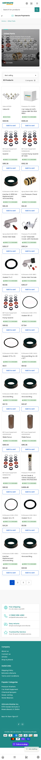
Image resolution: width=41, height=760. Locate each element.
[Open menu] (37, 3)
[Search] (37, 9)
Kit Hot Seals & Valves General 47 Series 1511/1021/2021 (29, 477)
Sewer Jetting (7, 695)
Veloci (5, 106)
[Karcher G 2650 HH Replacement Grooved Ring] (11, 181)
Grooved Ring (8, 396)
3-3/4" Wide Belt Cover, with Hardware (30, 238)
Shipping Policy (7, 670)
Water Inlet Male (9, 237)
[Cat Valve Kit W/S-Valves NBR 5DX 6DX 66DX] (30, 95)
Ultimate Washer (15, 732)
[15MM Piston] (30, 421)
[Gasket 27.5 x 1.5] (11, 342)
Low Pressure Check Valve (29, 195)
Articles (4, 657)
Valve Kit (6, 109)
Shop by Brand (7, 660)
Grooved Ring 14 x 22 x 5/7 (29, 357)
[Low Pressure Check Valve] (30, 181)
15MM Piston (26, 437)
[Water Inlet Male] (11, 223)
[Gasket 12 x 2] (30, 504)
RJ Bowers (6, 192)
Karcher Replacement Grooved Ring (8, 558)
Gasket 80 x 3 (27, 315)
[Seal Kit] (11, 138)
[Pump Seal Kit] (11, 302)
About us (5, 651)
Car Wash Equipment (10, 689)
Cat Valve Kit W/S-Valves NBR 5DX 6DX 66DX (29, 111)
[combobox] (20, 9)
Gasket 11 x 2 (7, 277)
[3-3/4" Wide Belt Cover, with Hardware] (30, 223)
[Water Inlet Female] (30, 264)
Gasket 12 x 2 (26, 518)
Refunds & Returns (9, 673)
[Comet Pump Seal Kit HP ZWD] (30, 138)
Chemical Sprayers (9, 692)
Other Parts (11, 21)
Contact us (6, 654)
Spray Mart (25, 192)
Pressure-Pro (26, 106)
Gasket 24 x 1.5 (8, 518)
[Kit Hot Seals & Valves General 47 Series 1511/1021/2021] (30, 462)
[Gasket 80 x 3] (30, 302)
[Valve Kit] (11, 95)
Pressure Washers (9, 686)
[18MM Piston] (11, 421)
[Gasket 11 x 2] (11, 264)
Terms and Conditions (10, 676)
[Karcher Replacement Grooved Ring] (11, 543)
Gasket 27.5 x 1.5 (9, 356)
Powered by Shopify (29, 732)
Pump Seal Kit (8, 318)
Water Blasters (7, 698)
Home (4, 21)
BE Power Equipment (10, 149)
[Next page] (29, 582)
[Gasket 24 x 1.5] (11, 504)
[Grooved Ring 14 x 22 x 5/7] (30, 342)
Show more (8, 63)
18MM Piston (7, 437)
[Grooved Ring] (11, 383)
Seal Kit (5, 154)
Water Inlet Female (29, 277)
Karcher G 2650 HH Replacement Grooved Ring (10, 196)
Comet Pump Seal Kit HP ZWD (30, 155)
